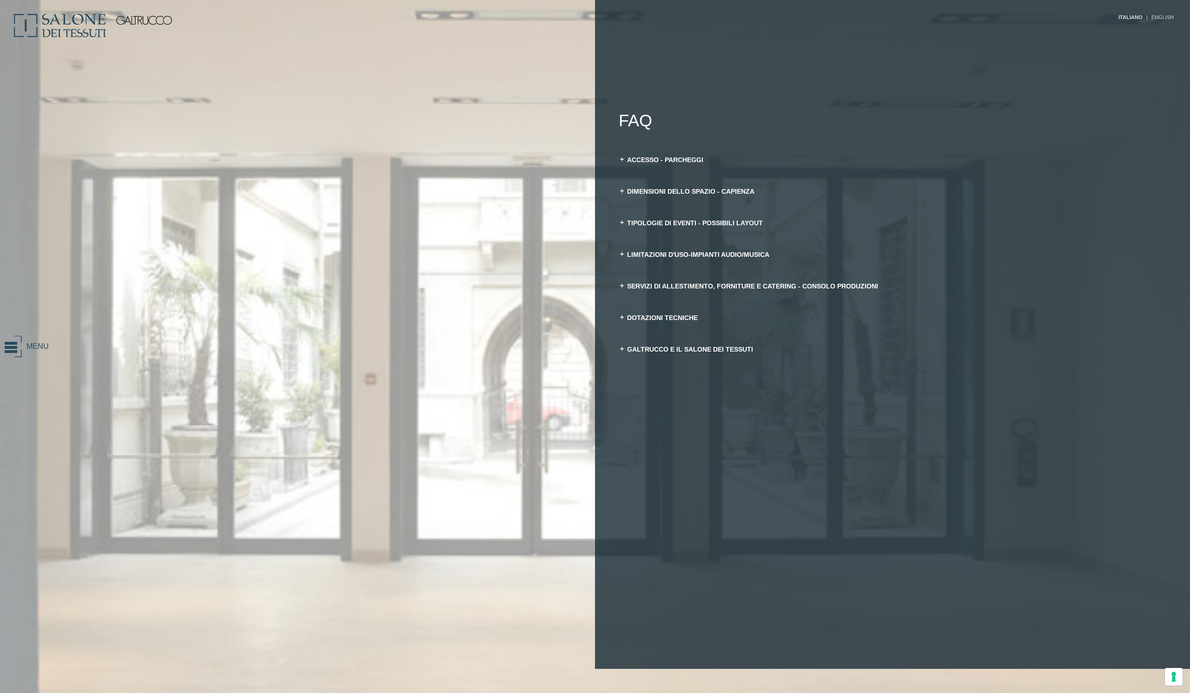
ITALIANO (1130, 17)
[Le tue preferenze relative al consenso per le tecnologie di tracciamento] (1174, 677)
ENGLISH (1162, 17)
